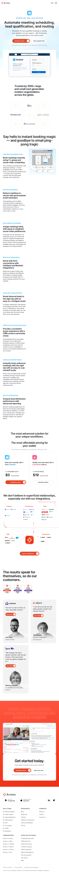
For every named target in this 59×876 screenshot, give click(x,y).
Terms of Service (7, 867)
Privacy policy (18, 867)
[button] (56, 3)
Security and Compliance (31, 867)
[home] (5, 3)
